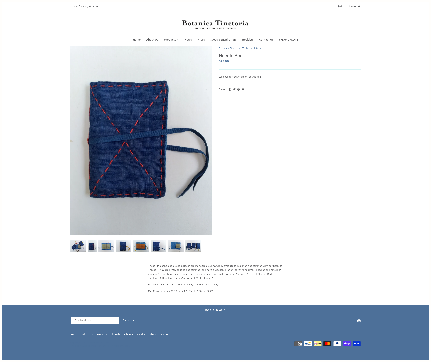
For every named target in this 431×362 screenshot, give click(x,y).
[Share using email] (242, 88)
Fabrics (141, 334)
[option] (78, 246)
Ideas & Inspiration (160, 334)
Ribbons (128, 334)
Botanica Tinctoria (229, 48)
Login (74, 6)
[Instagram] (340, 6)
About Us (87, 334)
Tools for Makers (251, 48)
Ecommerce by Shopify (119, 345)
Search (74, 334)
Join (83, 6)
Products (102, 334)
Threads (115, 334)
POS (100, 345)
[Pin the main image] (238, 88)
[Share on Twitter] (234, 88)
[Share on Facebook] (230, 88)
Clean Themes (88, 345)
